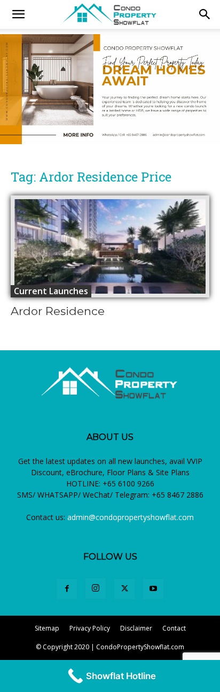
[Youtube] (153, 589)
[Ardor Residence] (110, 246)
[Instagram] (95, 588)
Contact (174, 628)
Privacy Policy (89, 628)
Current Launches (51, 291)
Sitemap (47, 628)
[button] (205, 14)
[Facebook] (66, 589)
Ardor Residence (58, 311)
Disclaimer (136, 628)
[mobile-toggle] (18, 14)
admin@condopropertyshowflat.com (130, 517)
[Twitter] (124, 589)
